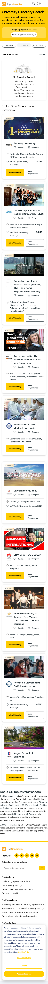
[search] (33, 4)
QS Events (16, 814)
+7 (28, 227)
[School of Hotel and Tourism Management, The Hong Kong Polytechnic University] (9, 282)
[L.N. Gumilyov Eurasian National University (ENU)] (9, 211)
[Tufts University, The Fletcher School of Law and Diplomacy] (9, 357)
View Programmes (33, 172)
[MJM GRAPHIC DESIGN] (9, 556)
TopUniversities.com (9, 796)
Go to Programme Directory (23, 35)
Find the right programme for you (17, 881)
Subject (23, 45)
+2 (32, 442)
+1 (15, 638)
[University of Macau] (9, 492)
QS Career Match (8, 825)
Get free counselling (11, 893)
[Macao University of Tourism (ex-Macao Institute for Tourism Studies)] (9, 615)
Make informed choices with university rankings (23, 908)
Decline (24, 966)
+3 (11, 700)
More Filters (38, 45)
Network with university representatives (20, 912)
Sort (40, 55)
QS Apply (30, 814)
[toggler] (44, 3)
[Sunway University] (9, 144)
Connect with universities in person (17, 889)
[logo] (12, 3)
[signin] (39, 3)
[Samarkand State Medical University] (9, 426)
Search (8, 45)
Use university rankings (12, 885)
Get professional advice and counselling (19, 916)
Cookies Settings (24, 958)
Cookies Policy (24, 952)
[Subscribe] (42, 868)
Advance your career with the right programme (23, 904)
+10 (19, 568)
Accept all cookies (24, 974)
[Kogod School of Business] (9, 754)
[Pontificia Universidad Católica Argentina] (9, 684)
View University (15, 172)
